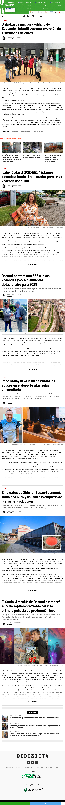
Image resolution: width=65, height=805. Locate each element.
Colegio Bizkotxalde (17, 131)
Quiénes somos (10, 767)
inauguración (42, 131)
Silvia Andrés (10, 38)
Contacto (19, 767)
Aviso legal (40, 767)
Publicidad (28, 767)
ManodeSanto (38, 679)
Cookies (57, 767)
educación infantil (30, 131)
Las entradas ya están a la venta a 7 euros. (23, 675)
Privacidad (49, 767)
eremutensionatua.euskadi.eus (31, 355)
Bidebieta (9, 296)
